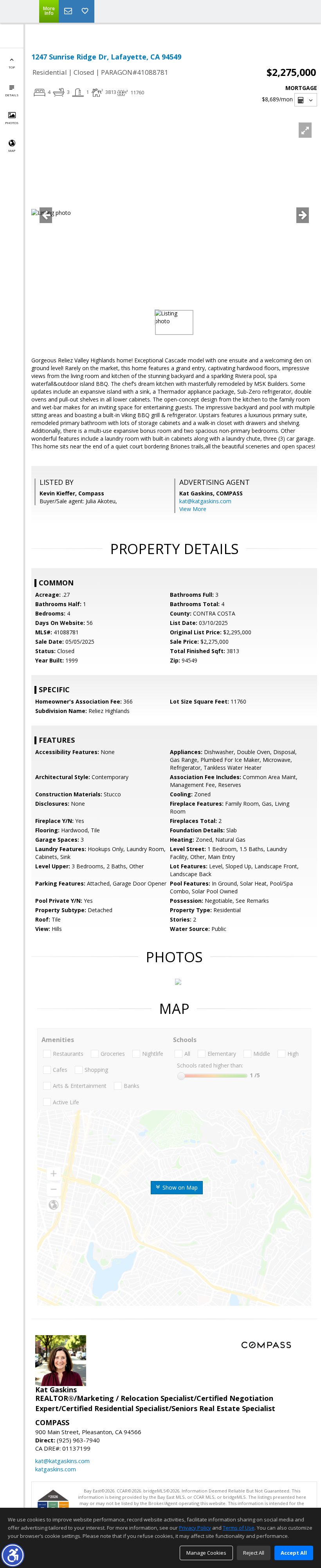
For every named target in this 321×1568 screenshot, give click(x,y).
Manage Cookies (206, 1552)
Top (12, 67)
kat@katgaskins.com (205, 501)
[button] (12, 1555)
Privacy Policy (195, 1527)
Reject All (253, 1552)
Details (11, 95)
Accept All (294, 1552)
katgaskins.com (55, 1469)
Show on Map (179, 1187)
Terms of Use (238, 1527)
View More (192, 509)
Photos (11, 123)
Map (11, 150)
